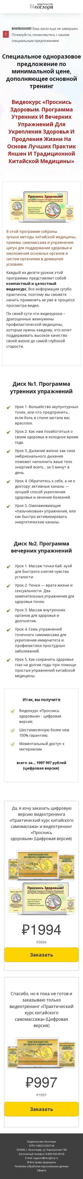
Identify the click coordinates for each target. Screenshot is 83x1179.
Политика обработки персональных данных (41, 1166)
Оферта (41, 1170)
